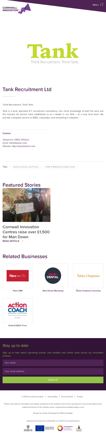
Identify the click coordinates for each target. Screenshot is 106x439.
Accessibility (52, 397)
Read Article (11, 241)
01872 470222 (21, 139)
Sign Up (53, 380)
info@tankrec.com (18, 142)
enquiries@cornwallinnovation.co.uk (69, 407)
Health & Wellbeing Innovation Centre (60, 167)
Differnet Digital (66, 413)
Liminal (44, 413)
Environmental (67, 397)
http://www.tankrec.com (23, 146)
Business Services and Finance (26, 167)
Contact (80, 397)
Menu (96, 4)
